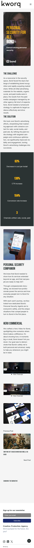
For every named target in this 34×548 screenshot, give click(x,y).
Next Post (27, 460)
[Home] (11, 4)
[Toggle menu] (30, 4)
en (29, 541)
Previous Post (8, 431)
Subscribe (17, 521)
